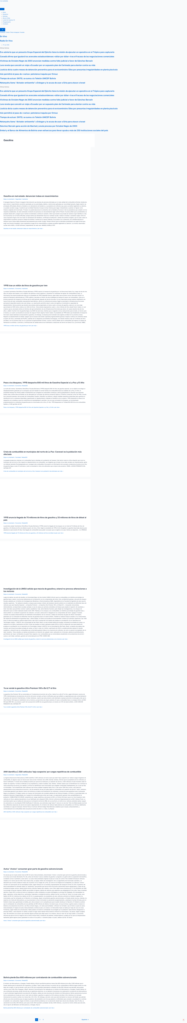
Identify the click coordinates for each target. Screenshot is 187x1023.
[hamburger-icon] (2, 9)
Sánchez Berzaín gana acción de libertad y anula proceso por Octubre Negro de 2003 (38, 126)
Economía (18, 288)
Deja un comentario (9, 199)
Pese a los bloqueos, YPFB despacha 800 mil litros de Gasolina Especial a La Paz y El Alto (44, 382)
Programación (7, 22)
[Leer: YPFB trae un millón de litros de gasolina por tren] (41, 281)
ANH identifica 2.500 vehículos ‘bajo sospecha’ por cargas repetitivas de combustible (42, 772)
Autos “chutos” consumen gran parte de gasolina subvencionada (33, 869)
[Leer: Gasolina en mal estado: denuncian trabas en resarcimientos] (41, 192)
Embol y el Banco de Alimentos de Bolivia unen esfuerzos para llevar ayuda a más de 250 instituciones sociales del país (54, 130)
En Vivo (3, 36)
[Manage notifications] (183, 1020)
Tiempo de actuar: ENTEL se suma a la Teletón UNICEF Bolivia (28, 78)
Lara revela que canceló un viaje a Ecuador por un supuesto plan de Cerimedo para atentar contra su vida (47, 65)
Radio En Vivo (6, 41)
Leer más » (23, 228)
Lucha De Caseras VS (9, 20)
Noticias (5, 16)
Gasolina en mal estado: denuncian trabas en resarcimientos (31, 196)
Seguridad (18, 199)
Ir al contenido (4, 1)
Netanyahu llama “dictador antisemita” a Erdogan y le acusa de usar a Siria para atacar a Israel (42, 83)
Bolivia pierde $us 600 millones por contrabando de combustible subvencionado (40, 977)
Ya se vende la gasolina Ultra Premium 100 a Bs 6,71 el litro (30, 688)
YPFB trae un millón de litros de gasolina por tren (25, 285)
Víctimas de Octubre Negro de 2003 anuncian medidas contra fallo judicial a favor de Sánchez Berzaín (46, 61)
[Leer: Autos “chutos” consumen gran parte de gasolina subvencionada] (41, 865)
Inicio (4, 12)
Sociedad (18, 457)
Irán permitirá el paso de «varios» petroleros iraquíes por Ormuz (29, 74)
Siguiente (85, 1019)
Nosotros (5, 14)
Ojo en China (6, 18)
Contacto (5, 24)
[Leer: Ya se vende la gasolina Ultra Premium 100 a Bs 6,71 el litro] (41, 684)
